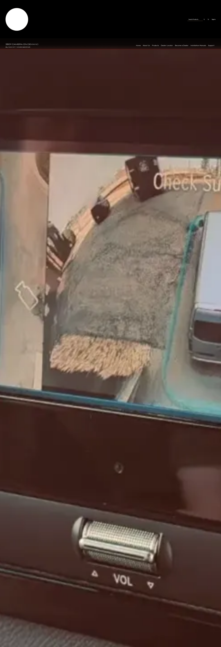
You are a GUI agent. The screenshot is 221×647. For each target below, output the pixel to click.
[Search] (204, 19)
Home (138, 45)
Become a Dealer (181, 45)
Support (211, 45)
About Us (146, 45)
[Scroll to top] (17, 19)
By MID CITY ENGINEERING (18, 47)
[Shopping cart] (208, 19)
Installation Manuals (198, 45)
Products (155, 45)
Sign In (213, 19)
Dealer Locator (167, 45)
